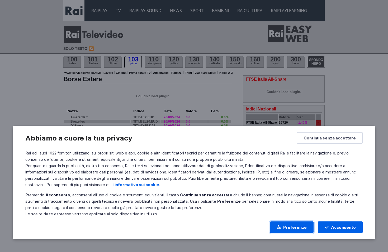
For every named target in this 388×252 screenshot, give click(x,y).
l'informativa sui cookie (135, 184)
